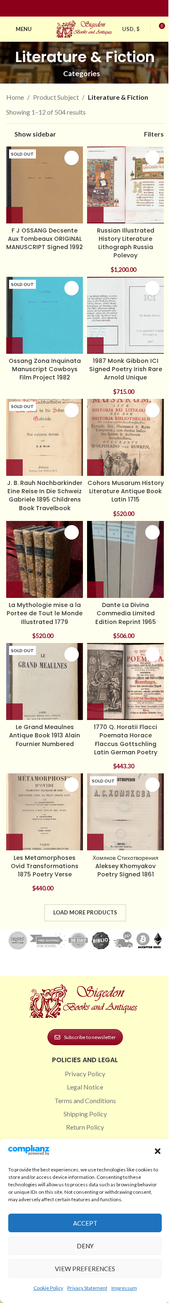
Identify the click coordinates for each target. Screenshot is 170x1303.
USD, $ (130, 29)
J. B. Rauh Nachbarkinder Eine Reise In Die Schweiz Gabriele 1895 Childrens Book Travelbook (45, 495)
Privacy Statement (87, 1288)
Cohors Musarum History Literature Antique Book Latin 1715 (125, 491)
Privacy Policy (85, 1073)
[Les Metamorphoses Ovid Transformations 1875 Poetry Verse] (44, 811)
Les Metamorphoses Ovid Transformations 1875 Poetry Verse (44, 866)
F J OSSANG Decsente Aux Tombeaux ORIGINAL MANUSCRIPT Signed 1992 (44, 238)
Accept (85, 1223)
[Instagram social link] (80, 8)
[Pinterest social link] (90, 8)
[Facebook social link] (70, 8)
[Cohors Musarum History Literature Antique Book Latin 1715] (125, 437)
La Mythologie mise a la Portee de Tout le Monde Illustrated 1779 (45, 613)
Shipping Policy (85, 1114)
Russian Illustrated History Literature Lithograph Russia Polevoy (125, 242)
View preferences (85, 1268)
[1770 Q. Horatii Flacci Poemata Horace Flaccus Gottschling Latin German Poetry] (125, 681)
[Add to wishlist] (71, 158)
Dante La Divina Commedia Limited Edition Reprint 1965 (125, 613)
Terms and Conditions (85, 1100)
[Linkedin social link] (100, 8)
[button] (157, 1151)
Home (15, 97)
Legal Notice (85, 1087)
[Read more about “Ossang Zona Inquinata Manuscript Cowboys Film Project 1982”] (14, 345)
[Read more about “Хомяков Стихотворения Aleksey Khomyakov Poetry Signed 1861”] (95, 842)
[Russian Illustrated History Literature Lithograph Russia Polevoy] (125, 184)
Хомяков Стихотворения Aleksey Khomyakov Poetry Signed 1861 (125, 866)
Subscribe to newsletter (90, 1037)
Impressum (124, 1288)
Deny (85, 1246)
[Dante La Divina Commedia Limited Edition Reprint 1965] (125, 559)
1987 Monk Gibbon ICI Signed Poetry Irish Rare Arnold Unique (125, 369)
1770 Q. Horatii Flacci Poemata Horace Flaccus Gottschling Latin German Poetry (125, 739)
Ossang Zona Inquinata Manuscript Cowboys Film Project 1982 (45, 369)
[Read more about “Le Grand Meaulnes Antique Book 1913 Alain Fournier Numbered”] (14, 711)
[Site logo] (85, 28)
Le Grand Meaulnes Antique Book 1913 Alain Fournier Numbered (44, 735)
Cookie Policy (48, 1288)
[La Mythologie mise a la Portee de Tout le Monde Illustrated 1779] (44, 559)
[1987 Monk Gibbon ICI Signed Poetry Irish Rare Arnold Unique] (125, 315)
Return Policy (85, 1127)
